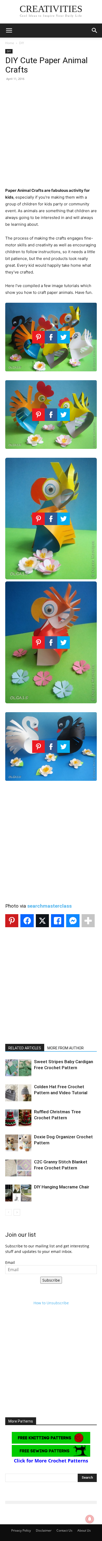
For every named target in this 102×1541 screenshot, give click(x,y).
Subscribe (51, 1280)
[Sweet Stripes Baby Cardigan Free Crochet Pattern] (18, 1068)
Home (9, 43)
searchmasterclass (49, 906)
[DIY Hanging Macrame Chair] (18, 1193)
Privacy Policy (21, 1530)
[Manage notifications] (90, 1519)
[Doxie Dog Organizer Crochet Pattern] (18, 1143)
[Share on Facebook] (26, 920)
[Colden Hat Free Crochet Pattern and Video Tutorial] (18, 1093)
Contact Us (64, 1530)
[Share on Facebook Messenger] (72, 920)
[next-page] (17, 1212)
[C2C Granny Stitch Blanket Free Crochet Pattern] (18, 1168)
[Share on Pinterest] (11, 920)
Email (10, 1262)
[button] (9, 30)
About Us (84, 1530)
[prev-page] (8, 1212)
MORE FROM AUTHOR (65, 1048)
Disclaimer (44, 1530)
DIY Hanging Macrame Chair (61, 1186)
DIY (21, 43)
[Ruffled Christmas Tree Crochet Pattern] (18, 1118)
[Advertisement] (51, 136)
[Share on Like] (57, 920)
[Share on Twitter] (42, 920)
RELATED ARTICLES (24, 1048)
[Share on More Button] (88, 920)
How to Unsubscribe (51, 1302)
